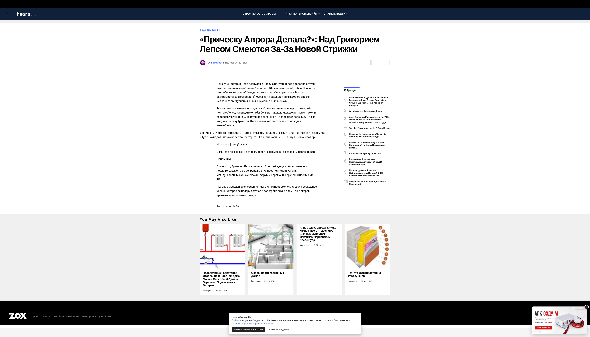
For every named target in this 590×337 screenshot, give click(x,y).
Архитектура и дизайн (301, 13)
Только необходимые (279, 329)
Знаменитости (334, 13)
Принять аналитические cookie (248, 329)
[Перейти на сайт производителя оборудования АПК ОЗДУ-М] (559, 320)
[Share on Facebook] (368, 62)
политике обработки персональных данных (253, 323)
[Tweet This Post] (374, 62)
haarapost (216, 62)
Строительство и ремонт (261, 13)
